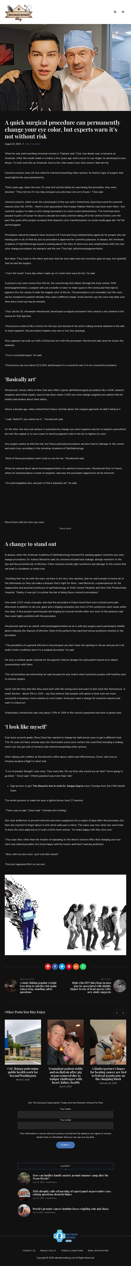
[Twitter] (62, 966)
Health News (32, 144)
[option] (23, 1051)
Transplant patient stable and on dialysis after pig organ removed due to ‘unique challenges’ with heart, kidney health (65, 1075)
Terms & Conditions (72, 1250)
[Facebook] (55, 966)
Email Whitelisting (98, 1250)
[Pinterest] (69, 966)
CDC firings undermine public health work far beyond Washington (23, 1072)
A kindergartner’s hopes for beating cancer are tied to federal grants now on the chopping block (108, 1074)
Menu (123, 12)
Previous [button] (116, 1013)
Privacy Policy (48, 1250)
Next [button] (123, 1013)
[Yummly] (76, 966)
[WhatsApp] (83, 966)
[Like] (48, 966)
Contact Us (29, 1250)
